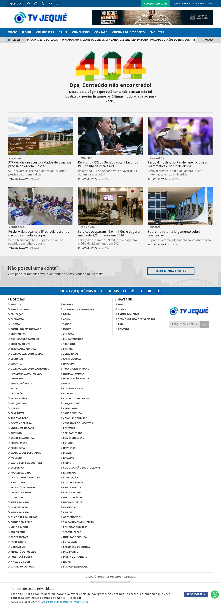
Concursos (81, 32)
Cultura (68, 334)
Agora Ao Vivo (156, 3)
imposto (68, 363)
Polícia (67, 348)
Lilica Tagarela (72, 338)
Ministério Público (23, 551)
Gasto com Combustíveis (26, 462)
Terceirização (71, 532)
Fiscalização (18, 442)
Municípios (18, 334)
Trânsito (68, 343)
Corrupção (70, 477)
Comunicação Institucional (81, 467)
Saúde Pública (72, 413)
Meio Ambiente (20, 343)
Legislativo (17, 378)
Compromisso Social (76, 398)
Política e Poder (21, 556)
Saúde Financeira (22, 437)
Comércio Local (73, 437)
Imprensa (69, 447)
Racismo (68, 457)
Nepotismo (17, 482)
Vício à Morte (19, 527)
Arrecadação (19, 418)
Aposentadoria (20, 472)
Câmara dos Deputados (25, 452)
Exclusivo (17, 467)
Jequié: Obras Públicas (25, 477)
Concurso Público (74, 418)
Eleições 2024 (18, 403)
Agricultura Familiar (25, 338)
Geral (66, 383)
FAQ (120, 324)
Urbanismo (18, 546)
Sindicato (69, 472)
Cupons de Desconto (128, 32)
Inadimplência (72, 497)
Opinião (15, 408)
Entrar (17, 3)
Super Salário (19, 502)
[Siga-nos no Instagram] (133, 291)
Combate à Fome (20, 492)
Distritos (16, 497)
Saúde (66, 324)
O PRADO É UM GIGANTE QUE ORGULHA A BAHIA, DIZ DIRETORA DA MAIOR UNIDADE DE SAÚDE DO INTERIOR (120, 39)
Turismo (16, 433)
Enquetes (156, 32)
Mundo (67, 304)
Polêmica (68, 428)
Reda (13, 388)
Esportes (16, 363)
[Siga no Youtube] (50, 3)
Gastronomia (71, 358)
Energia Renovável (75, 566)
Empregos (69, 393)
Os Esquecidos (72, 517)
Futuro (67, 442)
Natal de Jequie (20, 561)
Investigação (19, 507)
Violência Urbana (22, 428)
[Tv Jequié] (41, 17)
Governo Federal (21, 423)
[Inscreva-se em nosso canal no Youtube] (150, 291)
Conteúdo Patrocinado (25, 329)
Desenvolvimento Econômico (29, 368)
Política (16, 304)
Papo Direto (18, 541)
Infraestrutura (73, 373)
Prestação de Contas (76, 546)
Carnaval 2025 (71, 492)
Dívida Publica (72, 502)
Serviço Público (21, 383)
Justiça (15, 324)
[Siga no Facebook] (28, 3)
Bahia (63, 32)
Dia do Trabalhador (24, 517)
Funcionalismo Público (26, 373)
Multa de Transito (74, 556)
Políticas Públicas (74, 527)
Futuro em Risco (21, 522)
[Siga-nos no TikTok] (158, 291)
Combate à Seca (72, 388)
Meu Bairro (70, 551)
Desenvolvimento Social (26, 353)
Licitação (16, 393)
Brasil (67, 452)
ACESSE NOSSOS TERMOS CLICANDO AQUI (64, 602)
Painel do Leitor (128, 314)
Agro (66, 319)
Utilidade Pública (74, 537)
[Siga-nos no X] (141, 291)
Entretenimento (21, 309)
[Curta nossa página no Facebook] (124, 291)
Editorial (16, 358)
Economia (17, 319)
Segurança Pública (23, 348)
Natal (66, 561)
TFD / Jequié (17, 532)
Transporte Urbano (75, 368)
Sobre (121, 309)
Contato (101, 32)
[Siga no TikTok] (57, 3)
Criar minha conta (170, 271)
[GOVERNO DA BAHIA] (152, 17)
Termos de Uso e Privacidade (136, 319)
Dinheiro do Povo (22, 566)
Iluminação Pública (76, 378)
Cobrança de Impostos (77, 423)
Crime (66, 462)
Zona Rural (70, 353)
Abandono (69, 507)
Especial (68, 512)
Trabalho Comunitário (78, 522)
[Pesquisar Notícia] (204, 324)
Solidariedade (72, 433)
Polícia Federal (72, 482)
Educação (16, 314)
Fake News (17, 413)
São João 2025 (71, 403)
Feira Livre (69, 541)
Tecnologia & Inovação (78, 309)
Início (12, 32)
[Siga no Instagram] (35, 3)
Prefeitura (17, 447)
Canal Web (69, 408)
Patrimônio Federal (23, 487)
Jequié (27, 32)
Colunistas (45, 32)
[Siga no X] (43, 3)
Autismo (16, 457)
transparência (20, 398)
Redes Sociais (19, 537)
